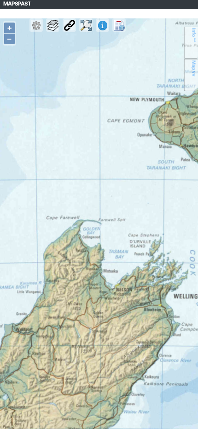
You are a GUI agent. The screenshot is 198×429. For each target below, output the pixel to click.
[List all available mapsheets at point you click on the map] (119, 25)
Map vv (194, 68)
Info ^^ (194, 35)
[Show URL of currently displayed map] (69, 25)
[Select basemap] (52, 25)
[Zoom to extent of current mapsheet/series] (86, 25)
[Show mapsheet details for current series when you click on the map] (102, 25)
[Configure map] (36, 25)
